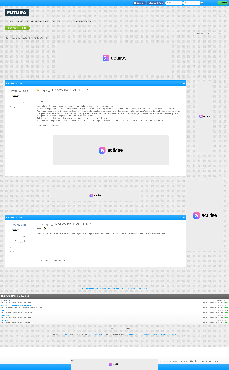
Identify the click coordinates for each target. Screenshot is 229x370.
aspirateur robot (150, 334)
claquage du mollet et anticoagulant (16, 305)
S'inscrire (139, 3)
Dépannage (57, 21)
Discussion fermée (17, 28)
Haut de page (213, 361)
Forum (13, 21)
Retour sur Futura (155, 3)
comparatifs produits (97, 334)
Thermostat (142, 288)
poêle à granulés (164, 334)
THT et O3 (5, 320)
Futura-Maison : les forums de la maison (34, 21)
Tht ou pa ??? (6, 315)
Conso (169, 361)
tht (9, 300)
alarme (175, 334)
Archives (162, 361)
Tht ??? (4, 310)
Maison (64, 334)
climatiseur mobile (135, 334)
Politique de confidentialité (197, 361)
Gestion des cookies (180, 361)
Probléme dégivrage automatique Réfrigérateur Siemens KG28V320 (109, 288)
